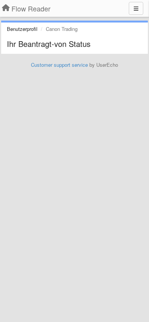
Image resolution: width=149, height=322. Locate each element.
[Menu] (136, 8)
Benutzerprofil (22, 28)
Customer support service (59, 64)
